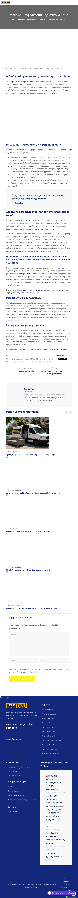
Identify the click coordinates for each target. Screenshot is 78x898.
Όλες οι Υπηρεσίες (14, 791)
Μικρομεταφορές (47, 709)
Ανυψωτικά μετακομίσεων (50, 753)
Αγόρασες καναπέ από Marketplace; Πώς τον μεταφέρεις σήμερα (32, 608)
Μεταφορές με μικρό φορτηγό (51, 740)
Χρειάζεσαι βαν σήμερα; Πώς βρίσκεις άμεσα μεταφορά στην (30, 454)
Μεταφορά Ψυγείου (48, 727)
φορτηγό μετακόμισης (27, 274)
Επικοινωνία (12, 807)
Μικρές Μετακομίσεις (49, 714)
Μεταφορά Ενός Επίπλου (50, 749)
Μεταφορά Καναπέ (48, 723)
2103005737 (13, 771)
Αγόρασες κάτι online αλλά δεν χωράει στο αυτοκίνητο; (28, 531)
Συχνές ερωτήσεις (13, 811)
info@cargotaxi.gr (14, 775)
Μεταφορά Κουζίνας (48, 731)
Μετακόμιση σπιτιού (44, 359)
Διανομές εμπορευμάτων (49, 718)
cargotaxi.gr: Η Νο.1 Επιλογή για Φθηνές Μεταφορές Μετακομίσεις (33, 493)
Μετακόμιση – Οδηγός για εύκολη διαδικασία (51, 372)
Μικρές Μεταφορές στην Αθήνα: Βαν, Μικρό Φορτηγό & (28, 570)
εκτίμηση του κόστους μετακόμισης (28, 290)
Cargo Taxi (29, 389)
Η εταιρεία (11, 786)
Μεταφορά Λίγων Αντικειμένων (52, 745)
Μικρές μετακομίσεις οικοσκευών (39, 362)
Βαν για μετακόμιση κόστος (16, 795)
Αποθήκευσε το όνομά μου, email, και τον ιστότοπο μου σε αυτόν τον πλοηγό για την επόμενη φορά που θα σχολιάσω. (38, 670)
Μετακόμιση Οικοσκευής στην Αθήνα (20, 82)
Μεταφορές (39, 68)
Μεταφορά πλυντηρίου (49, 736)
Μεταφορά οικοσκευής (15, 362)
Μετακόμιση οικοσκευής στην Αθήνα (20, 359)
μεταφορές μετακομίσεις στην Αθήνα (54, 349)
